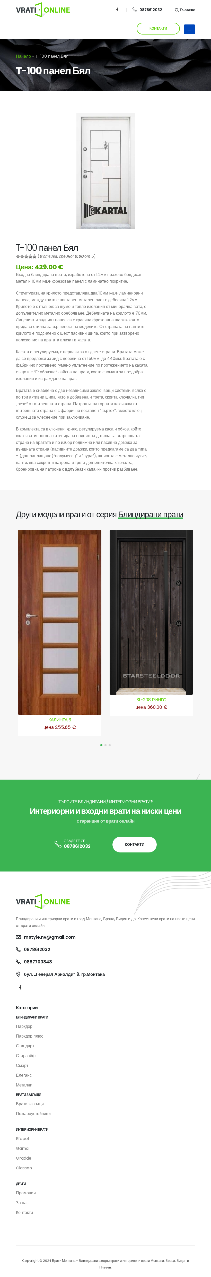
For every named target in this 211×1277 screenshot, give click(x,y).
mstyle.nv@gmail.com (50, 937)
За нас (22, 1203)
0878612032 (150, 9)
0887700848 (38, 962)
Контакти (24, 1212)
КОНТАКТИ (158, 28)
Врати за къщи (30, 1104)
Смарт (22, 1065)
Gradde (23, 1158)
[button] (101, 745)
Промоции (26, 1193)
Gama (22, 1148)
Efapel (22, 1139)
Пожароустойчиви (33, 1114)
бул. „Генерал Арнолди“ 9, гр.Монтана (64, 974)
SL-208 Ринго (151, 699)
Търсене (187, 9)
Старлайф (26, 1056)
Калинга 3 (59, 720)
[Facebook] (117, 9)
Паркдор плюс (29, 1036)
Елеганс (24, 1075)
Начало (23, 56)
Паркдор (24, 1026)
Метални (24, 1085)
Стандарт (25, 1046)
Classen (24, 1168)
